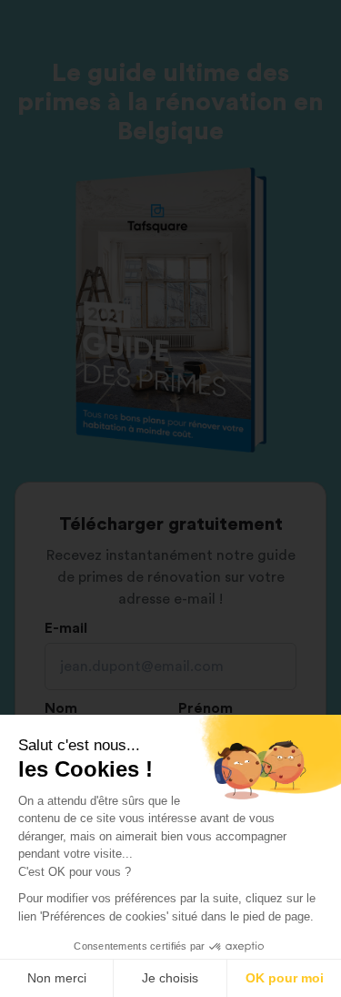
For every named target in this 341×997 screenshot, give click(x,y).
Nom (61, 708)
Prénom (205, 708)
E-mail (66, 628)
